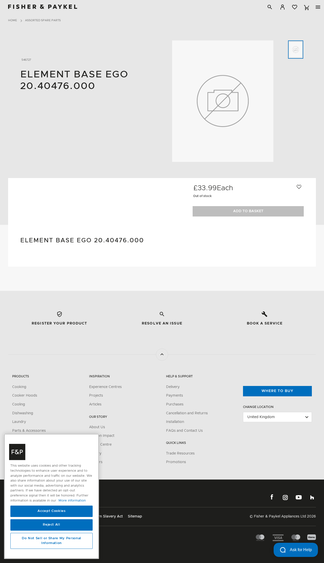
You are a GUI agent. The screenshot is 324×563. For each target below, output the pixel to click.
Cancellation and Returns (187, 413)
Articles (95, 404)
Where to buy (277, 391)
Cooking (19, 387)
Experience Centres (105, 387)
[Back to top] (162, 355)
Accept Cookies (51, 511)
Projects (96, 395)
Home (12, 20)
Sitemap (135, 516)
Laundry (19, 422)
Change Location (258, 406)
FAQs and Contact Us (184, 430)
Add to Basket (248, 211)
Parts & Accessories (29, 430)
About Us (97, 427)
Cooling (18, 404)
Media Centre (100, 444)
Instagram (285, 497)
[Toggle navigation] (318, 7)
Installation (175, 422)
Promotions (176, 462)
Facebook (272, 497)
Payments (174, 395)
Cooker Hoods (24, 395)
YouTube (298, 497)
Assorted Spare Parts (43, 20)
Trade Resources (180, 453)
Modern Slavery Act (106, 516)
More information (72, 500)
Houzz (312, 497)
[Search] (270, 7)
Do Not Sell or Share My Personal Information (51, 541)
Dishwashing (22, 413)
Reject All (51, 525)
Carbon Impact (101, 436)
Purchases (175, 404)
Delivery (173, 387)
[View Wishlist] (295, 7)
